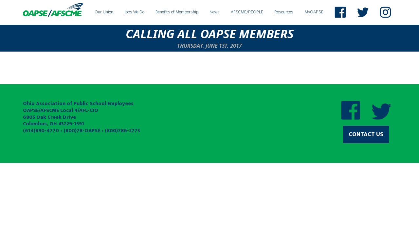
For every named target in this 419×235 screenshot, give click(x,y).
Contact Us (366, 134)
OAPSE (53, 10)
